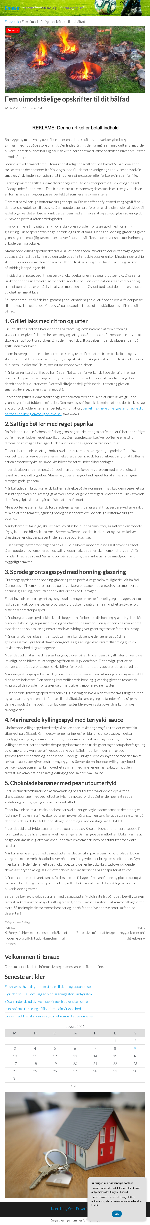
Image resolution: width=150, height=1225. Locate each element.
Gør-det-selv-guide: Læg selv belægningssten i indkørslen (48, 994)
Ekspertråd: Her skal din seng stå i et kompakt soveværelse (49, 1016)
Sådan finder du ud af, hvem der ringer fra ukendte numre (46, 1001)
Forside (30, 8)
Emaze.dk (12, 21)
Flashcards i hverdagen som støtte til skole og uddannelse (48, 986)
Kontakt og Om (72, 8)
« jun (74, 1085)
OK (117, 1213)
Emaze (12, 8)
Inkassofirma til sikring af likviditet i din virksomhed (43, 1008)
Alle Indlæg (49, 8)
